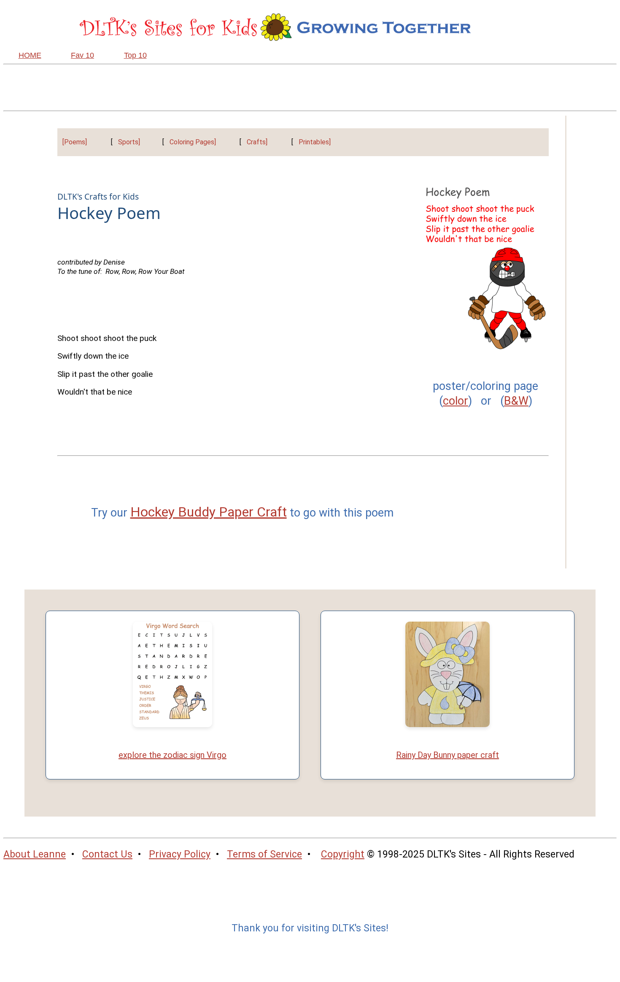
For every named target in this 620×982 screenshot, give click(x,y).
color (455, 401)
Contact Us (107, 854)
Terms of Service (264, 854)
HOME (30, 55)
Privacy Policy (179, 854)
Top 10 (135, 55)
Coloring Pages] (193, 142)
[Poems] (74, 142)
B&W (516, 401)
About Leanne (34, 854)
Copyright (342, 854)
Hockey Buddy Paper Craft (208, 512)
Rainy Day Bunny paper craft (447, 755)
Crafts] (257, 142)
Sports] (129, 142)
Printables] (315, 142)
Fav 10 (82, 55)
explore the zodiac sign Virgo (172, 755)
